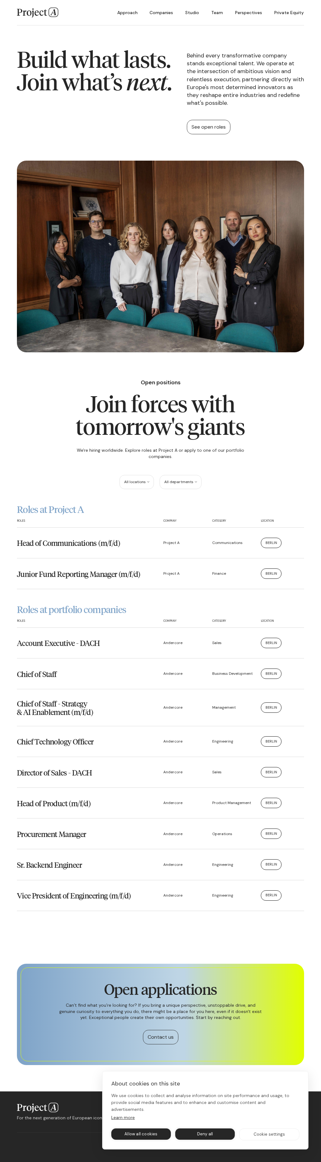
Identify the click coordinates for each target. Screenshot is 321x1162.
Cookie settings (269, 1134)
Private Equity (289, 12)
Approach (127, 12)
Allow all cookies (140, 1134)
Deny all (205, 1134)
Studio (192, 12)
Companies (161, 12)
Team (217, 12)
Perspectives (248, 12)
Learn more (123, 1117)
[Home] (37, 13)
